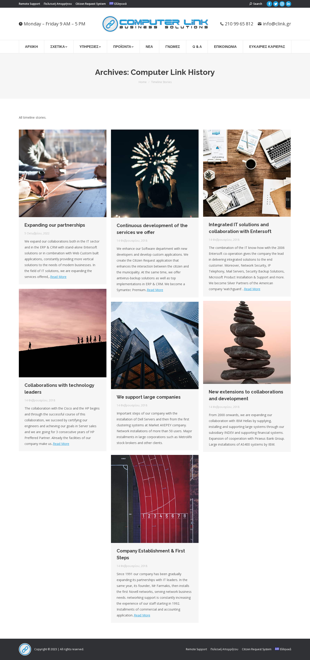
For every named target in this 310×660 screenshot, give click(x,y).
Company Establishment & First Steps (151, 554)
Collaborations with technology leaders (59, 389)
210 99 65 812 (239, 24)
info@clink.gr (277, 24)
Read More (58, 277)
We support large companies (149, 397)
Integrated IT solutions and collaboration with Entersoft (240, 228)
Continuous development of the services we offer (152, 229)
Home (143, 82)
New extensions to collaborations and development (246, 395)
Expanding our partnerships (55, 225)
